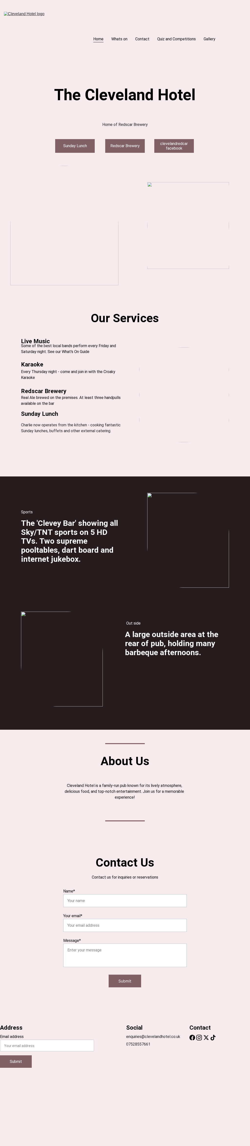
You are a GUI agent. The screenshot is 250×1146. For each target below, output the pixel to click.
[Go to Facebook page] (192, 1037)
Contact (142, 39)
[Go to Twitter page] (206, 1037)
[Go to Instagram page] (199, 1037)
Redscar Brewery (125, 145)
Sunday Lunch (75, 145)
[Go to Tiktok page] (213, 1037)
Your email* (72, 916)
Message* (72, 940)
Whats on (119, 39)
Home (98, 39)
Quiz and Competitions (176, 39)
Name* (69, 891)
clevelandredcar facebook (174, 146)
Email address (12, 1036)
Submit (124, 981)
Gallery (209, 39)
